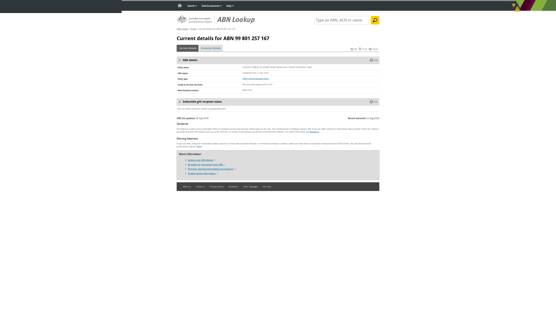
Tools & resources (210, 5)
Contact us (200, 186)
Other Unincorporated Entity (256, 79)
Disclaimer (233, 186)
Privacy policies (217, 186)
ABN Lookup (182, 29)
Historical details (211, 48)
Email (375, 49)
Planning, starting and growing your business (211, 169)
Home (180, 6)
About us (187, 186)
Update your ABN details (201, 160)
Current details (187, 48)
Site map (267, 186)
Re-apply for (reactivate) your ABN (206, 164)
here (199, 146)
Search (191, 5)
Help (228, 5)
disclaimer (314, 132)
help (376, 60)
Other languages (250, 186)
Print (364, 49)
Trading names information (202, 173)
